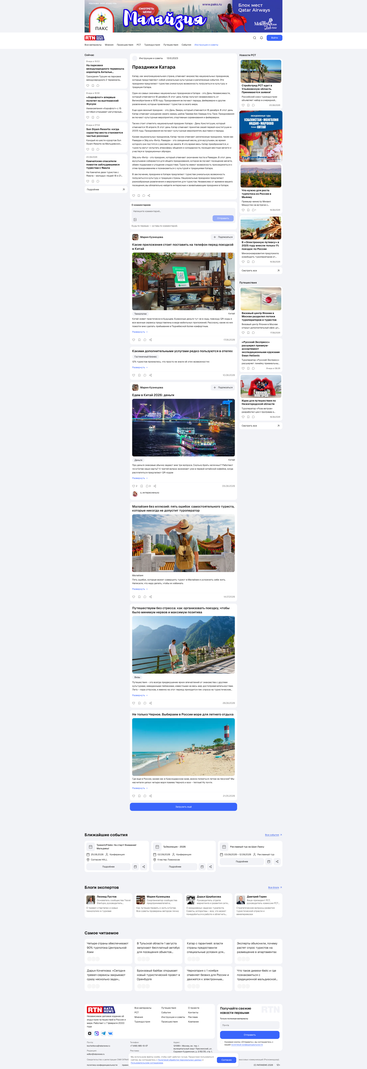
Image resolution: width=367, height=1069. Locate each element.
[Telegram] (103, 1033)
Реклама (193, 1017)
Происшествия (125, 44)
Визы (137, 677)
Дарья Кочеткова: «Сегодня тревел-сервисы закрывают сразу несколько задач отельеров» (106, 977)
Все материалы (93, 44)
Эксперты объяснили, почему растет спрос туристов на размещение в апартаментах (257, 947)
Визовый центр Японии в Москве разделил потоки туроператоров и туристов (259, 316)
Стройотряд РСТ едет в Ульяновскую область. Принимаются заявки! (257, 89)
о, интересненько (149, 492)
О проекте (193, 1007)
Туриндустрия (152, 44)
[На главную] (95, 37)
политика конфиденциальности (102, 1065)
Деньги (138, 460)
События (186, 44)
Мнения (109, 44)
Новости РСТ (247, 55)
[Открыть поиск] (254, 38)
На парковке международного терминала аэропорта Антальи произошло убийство (105, 70)
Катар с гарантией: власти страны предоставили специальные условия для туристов (205, 949)
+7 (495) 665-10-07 (139, 1046)
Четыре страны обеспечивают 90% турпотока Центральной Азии (107, 947)
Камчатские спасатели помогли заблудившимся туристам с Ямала (103, 164)
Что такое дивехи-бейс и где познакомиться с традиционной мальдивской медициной (256, 977)
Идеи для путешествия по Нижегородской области (259, 402)
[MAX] (96, 1033)
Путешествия (170, 44)
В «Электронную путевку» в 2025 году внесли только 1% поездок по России (260, 246)
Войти (274, 37)
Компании (193, 1021)
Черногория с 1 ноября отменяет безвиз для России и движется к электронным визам (208, 977)
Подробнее (108, 866)
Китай (231, 313)
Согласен (226, 1059)
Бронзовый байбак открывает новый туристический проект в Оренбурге (158, 975)
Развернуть (138, 331)
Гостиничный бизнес (145, 356)
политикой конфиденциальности (247, 1044)
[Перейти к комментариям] (98, 85)
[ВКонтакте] (110, 1033)
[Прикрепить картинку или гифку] (135, 219)
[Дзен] (90, 1033)
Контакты (193, 1012)
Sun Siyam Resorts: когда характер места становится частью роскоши (104, 133)
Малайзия (137, 575)
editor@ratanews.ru (96, 1054)
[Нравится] (87, 85)
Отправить (250, 1034)
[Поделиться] (148, 195)
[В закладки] (92, 85)
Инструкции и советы (206, 44)
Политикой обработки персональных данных (180, 1060)
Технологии (140, 313)
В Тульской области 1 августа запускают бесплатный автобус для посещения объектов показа (158, 949)
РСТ (139, 44)
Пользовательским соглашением (147, 1063)
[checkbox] (221, 1042)
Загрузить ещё (183, 806)
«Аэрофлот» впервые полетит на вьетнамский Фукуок (102, 101)
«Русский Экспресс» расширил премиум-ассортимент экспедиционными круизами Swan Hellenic (261, 348)
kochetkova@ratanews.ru (98, 1046)
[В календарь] (135, 866)
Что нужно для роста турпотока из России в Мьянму (256, 194)
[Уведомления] (261, 38)
